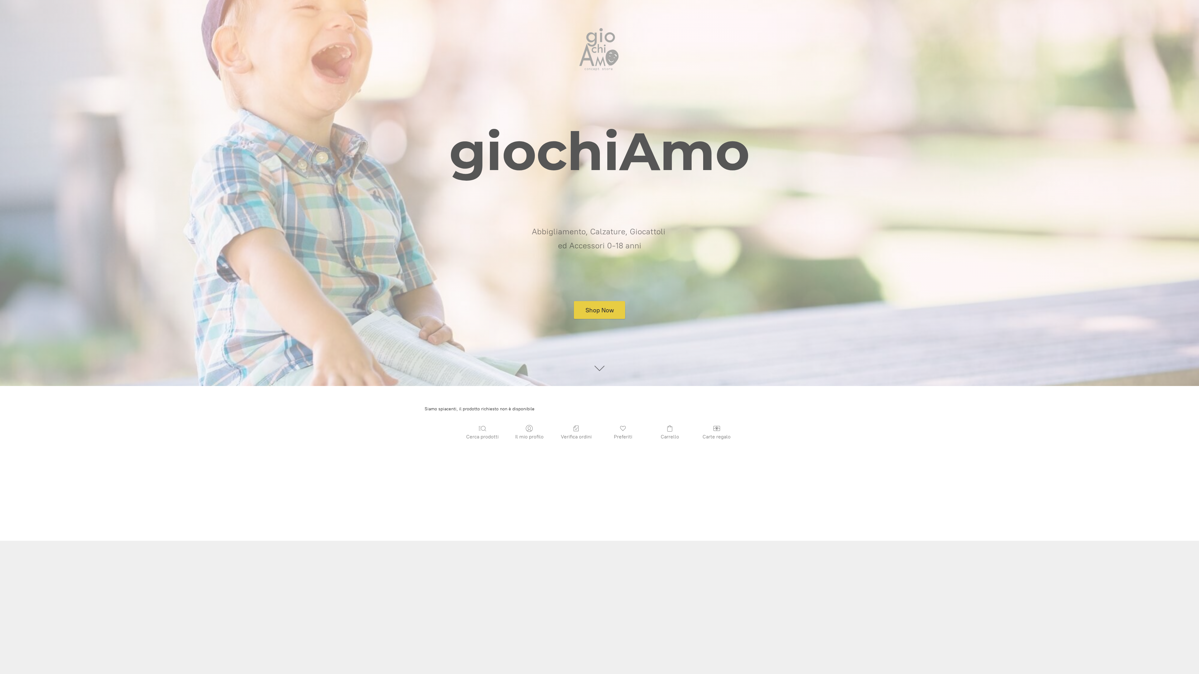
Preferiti (623, 437)
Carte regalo (717, 437)
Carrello (670, 437)
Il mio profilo (529, 437)
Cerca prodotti (482, 437)
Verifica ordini (576, 437)
